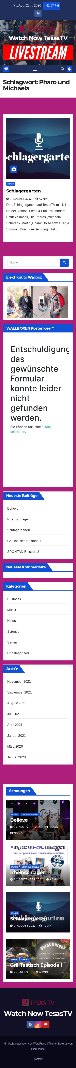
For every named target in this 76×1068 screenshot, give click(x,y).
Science (13, 631)
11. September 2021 (29, 879)
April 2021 (14, 725)
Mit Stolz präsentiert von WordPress (25, 1043)
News (11, 620)
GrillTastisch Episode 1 (24, 541)
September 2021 (19, 692)
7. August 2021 (21, 198)
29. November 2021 (28, 827)
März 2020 (15, 746)
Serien (12, 642)
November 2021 (19, 681)
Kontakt (38, 1058)
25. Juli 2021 (23, 972)
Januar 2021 (16, 735)
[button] (62, 69)
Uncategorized (18, 653)
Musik (10, 184)
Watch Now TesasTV (38, 38)
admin (43, 198)
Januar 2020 (16, 757)
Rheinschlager (18, 519)
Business (14, 599)
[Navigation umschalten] (35, 69)
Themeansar (38, 1048)
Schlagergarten (23, 191)
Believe (12, 508)
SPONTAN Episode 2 (23, 551)
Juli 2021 (14, 714)
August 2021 (16, 703)
